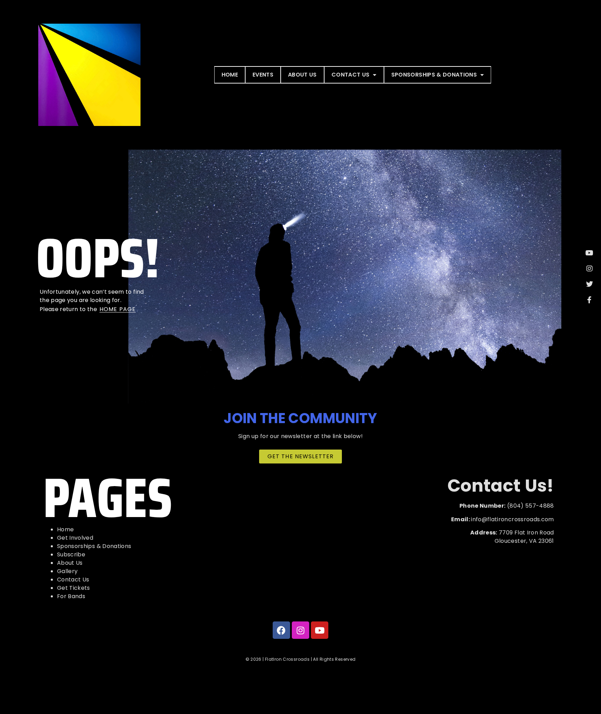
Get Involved (75, 538)
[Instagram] (300, 630)
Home (230, 75)
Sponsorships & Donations (434, 75)
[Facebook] (281, 630)
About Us (302, 75)
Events (263, 75)
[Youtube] (319, 630)
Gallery (67, 571)
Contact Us (350, 75)
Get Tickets (73, 588)
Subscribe (71, 554)
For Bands (71, 596)
